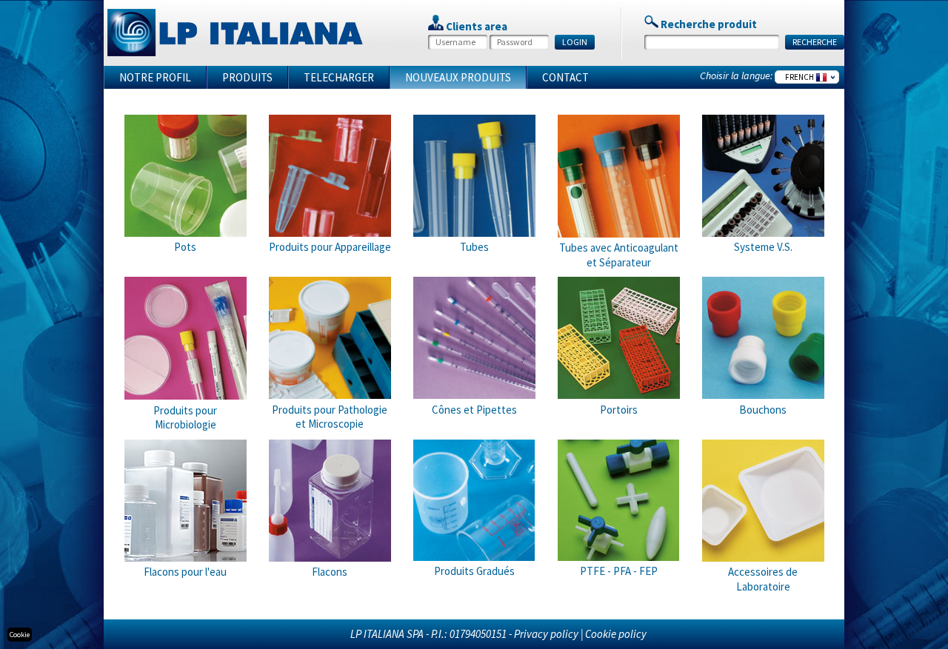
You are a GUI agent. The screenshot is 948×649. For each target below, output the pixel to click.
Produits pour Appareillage (330, 247)
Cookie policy (616, 634)
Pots (185, 247)
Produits (247, 77)
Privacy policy (546, 634)
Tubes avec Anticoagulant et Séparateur (618, 255)
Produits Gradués (474, 571)
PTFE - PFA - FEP (619, 571)
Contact (565, 77)
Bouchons (763, 410)
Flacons (329, 572)
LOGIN (574, 41)
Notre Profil (155, 77)
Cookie (20, 634)
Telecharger (339, 77)
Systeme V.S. (763, 247)
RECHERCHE (814, 41)
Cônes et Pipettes (474, 410)
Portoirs (619, 410)
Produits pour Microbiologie (185, 417)
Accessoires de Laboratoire (763, 579)
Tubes (474, 247)
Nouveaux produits (458, 77)
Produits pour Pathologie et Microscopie (329, 417)
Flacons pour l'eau (185, 572)
